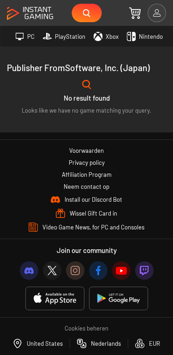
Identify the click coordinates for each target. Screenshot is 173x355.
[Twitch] (144, 270)
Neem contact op (86, 186)
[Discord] (29, 270)
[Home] (30, 13)
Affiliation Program (87, 174)
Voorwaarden (86, 150)
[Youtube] (121, 270)
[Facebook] (98, 270)
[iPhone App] (54, 298)
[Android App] (118, 298)
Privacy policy (87, 162)
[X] (52, 270)
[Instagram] (75, 270)
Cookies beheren (86, 328)
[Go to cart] (135, 12)
